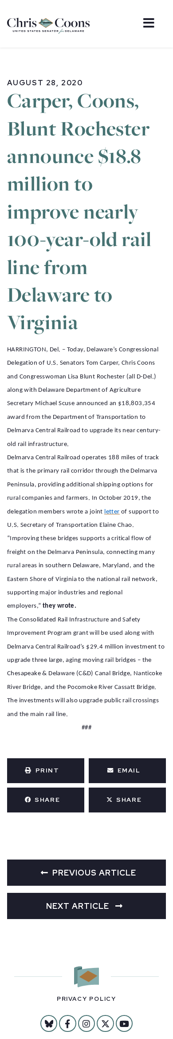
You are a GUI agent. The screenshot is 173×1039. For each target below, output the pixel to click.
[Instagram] (86, 1023)
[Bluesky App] (48, 1023)
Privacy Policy (86, 998)
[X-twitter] (105, 1023)
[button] (45, 770)
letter (111, 512)
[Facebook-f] (67, 1023)
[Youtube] (124, 1023)
